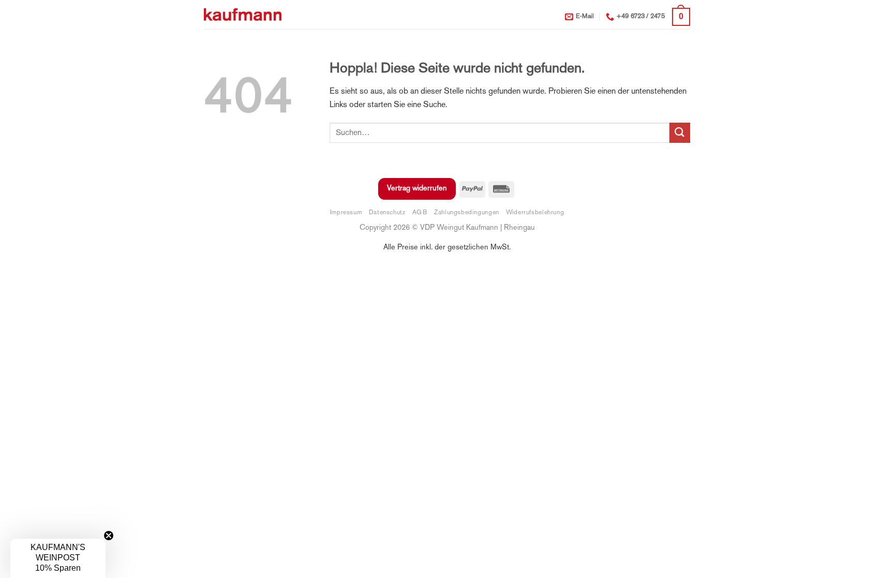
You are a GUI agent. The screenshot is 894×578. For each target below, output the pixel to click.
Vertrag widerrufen (417, 188)
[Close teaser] (108, 535)
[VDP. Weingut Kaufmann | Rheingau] (242, 14)
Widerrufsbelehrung (535, 213)
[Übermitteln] (679, 133)
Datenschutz (387, 213)
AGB (419, 213)
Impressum (346, 213)
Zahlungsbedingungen (466, 213)
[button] (681, 17)
